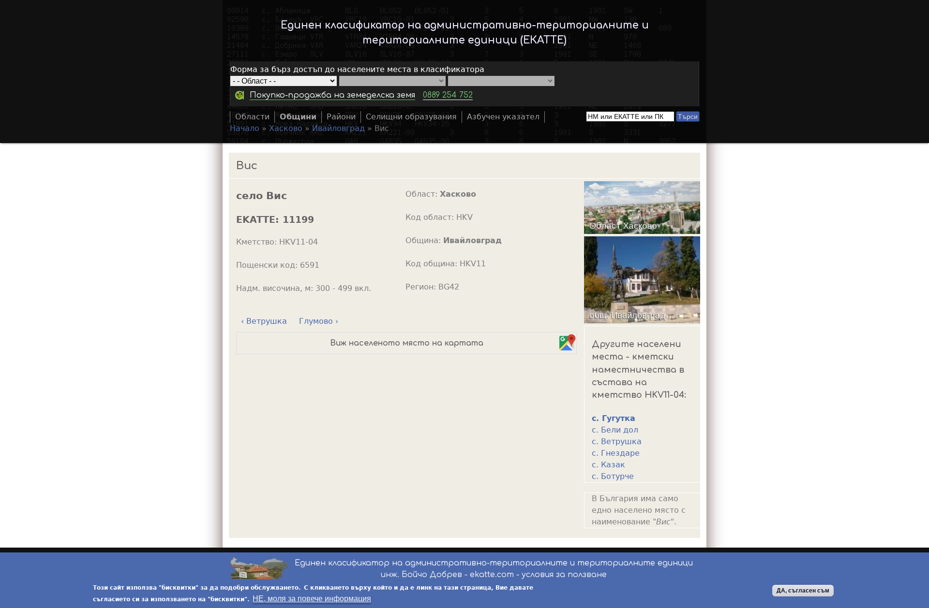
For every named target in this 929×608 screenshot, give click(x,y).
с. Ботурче (613, 476)
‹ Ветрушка (264, 321)
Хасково (285, 128)
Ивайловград (338, 128)
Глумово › (318, 321)
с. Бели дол (615, 429)
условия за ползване (564, 574)
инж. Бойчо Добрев (421, 574)
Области (252, 116)
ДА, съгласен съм (803, 590)
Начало (244, 128)
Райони (341, 116)
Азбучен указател (503, 116)
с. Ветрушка (617, 441)
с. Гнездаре (616, 453)
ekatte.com (492, 574)
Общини (298, 116)
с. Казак (608, 464)
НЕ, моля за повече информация (312, 598)
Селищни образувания (411, 116)
